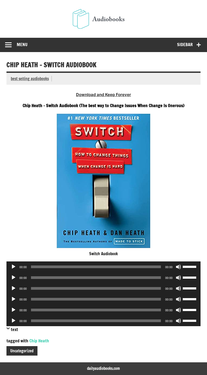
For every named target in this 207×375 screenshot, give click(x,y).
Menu (22, 44)
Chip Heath (39, 341)
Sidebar (185, 44)
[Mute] (178, 267)
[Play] (13, 267)
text (14, 329)
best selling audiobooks (30, 78)
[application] (103, 266)
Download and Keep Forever (103, 94)
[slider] (190, 266)
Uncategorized (21, 351)
